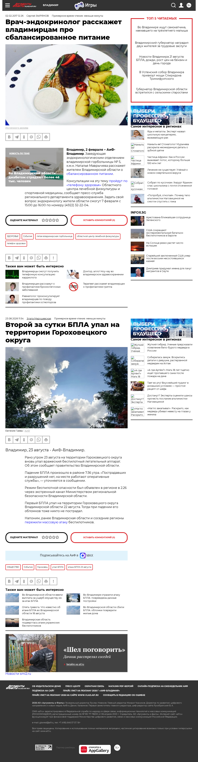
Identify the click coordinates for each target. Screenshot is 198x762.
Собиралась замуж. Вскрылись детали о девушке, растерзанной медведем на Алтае (167, 360)
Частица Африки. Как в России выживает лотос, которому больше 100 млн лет (168, 160)
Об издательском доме (46, 686)
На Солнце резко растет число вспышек (164, 244)
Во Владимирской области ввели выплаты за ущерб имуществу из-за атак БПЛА (42, 597)
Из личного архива (16, 127)
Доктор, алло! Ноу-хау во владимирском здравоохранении (103, 273)
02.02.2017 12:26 (14, 15)
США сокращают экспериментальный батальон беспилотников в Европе (164, 233)
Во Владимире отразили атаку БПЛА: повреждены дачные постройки (101, 597)
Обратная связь (94, 686)
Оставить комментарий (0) (99, 220)
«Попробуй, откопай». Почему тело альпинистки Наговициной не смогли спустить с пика (168, 198)
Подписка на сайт (43, 690)
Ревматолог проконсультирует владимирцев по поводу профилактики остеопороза (41, 299)
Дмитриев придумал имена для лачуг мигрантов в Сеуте (169, 270)
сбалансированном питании (90, 174)
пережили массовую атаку (46, 522)
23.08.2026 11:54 (14, 318)
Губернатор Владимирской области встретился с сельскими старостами (161, 91)
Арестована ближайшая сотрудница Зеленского (168, 219)
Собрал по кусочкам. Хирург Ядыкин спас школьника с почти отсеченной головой (169, 185)
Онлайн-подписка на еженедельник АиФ (163, 686)
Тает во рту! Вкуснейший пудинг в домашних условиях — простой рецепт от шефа (168, 385)
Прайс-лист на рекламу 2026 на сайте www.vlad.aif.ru (65, 695)
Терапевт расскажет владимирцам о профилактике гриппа (104, 285)
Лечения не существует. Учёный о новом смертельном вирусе (167, 171)
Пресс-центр (72, 686)
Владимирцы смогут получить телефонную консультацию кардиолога (40, 274)
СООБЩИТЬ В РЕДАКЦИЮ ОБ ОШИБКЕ (124, 695)
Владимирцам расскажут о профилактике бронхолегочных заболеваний (41, 286)
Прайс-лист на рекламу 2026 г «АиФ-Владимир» (91, 690)
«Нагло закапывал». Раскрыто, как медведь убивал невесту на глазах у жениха (169, 411)
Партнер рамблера (65, 747)
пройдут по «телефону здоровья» (97, 183)
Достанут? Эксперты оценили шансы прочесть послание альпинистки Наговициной (169, 398)
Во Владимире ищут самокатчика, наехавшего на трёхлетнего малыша (162, 29)
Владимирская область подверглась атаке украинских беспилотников (41, 622)
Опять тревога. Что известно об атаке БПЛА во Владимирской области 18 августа (41, 610)
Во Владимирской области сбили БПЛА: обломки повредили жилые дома (103, 610)
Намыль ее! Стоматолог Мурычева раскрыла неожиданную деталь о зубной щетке (168, 147)
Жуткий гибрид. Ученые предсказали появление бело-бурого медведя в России (169, 347)
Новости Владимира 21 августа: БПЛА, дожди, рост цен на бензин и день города (161, 60)
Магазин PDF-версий (120, 686)
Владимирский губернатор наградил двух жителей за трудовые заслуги (162, 44)
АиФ (27, 430)
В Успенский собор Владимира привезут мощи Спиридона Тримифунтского (161, 75)
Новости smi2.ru (18, 674)
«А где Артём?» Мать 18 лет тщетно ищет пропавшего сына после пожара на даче (168, 373)
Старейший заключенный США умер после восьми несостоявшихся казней (168, 258)
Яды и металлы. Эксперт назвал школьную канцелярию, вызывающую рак (166, 134)
